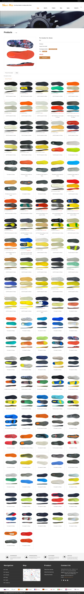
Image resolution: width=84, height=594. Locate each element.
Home (38, 8)
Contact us (76, 8)
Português (30, 589)
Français (38, 589)
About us (45, 8)
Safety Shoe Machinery (49, 572)
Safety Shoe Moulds (48, 574)
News (61, 8)
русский (7, 589)
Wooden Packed (53, 49)
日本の (53, 589)
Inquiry (68, 8)
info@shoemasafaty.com (68, 577)
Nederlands (69, 589)
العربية (14, 589)
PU (16, 32)
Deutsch (46, 589)
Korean (77, 589)
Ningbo (44, 51)
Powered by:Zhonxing (72, 592)
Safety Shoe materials (48, 569)
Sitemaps (78, 592)
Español (21, 589)
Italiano (61, 589)
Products (53, 8)
